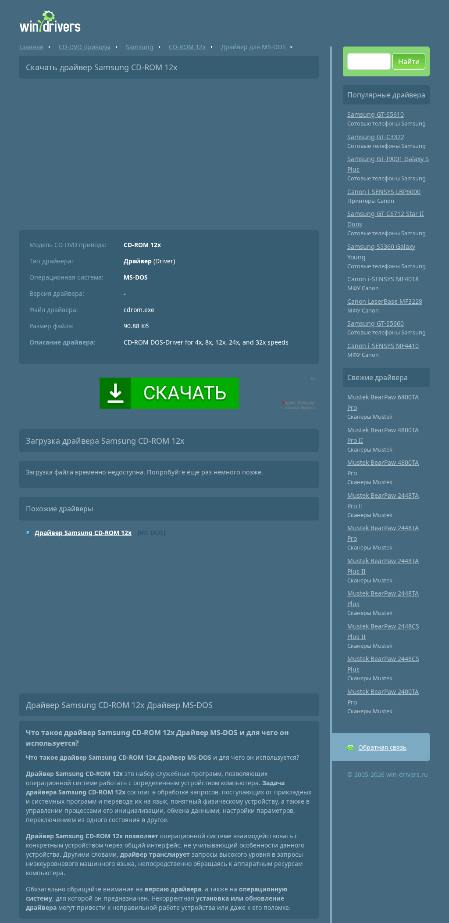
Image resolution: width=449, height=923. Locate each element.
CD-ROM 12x (187, 47)
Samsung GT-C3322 (375, 137)
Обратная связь (382, 747)
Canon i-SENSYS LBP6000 (383, 191)
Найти (409, 61)
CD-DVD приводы (84, 47)
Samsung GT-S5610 (375, 114)
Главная (31, 47)
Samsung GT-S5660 (375, 323)
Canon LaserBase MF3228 (384, 301)
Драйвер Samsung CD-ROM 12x (83, 532)
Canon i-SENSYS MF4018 (383, 279)
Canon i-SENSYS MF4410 (383, 345)
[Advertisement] (169, 151)
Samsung (139, 47)
